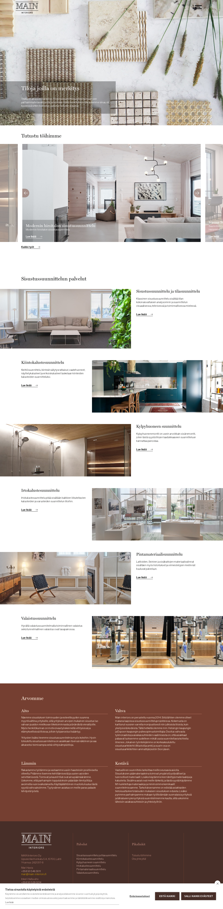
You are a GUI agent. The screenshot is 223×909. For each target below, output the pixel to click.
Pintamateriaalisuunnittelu (91, 869)
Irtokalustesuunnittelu (88, 865)
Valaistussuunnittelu (87, 872)
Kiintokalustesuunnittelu (89, 858)
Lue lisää (9, 902)
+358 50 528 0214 (31, 882)
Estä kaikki (167, 896)
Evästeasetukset (140, 896)
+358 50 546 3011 (31, 871)
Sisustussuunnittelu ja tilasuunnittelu (96, 855)
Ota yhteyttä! (139, 858)
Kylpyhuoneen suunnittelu (91, 862)
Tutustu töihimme (141, 855)
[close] (217, 883)
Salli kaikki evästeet (198, 896)
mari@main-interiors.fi (34, 874)
